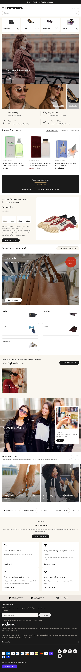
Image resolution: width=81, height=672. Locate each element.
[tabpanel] (16, 229)
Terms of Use (27, 620)
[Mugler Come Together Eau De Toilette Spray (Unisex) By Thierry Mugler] (14, 147)
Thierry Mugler (7, 161)
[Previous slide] (71, 457)
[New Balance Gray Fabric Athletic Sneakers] (12, 219)
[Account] (73, 7)
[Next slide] (77, 457)
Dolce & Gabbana (34, 161)
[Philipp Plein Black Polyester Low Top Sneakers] (27, 219)
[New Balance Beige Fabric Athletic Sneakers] (5, 219)
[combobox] (40, 13)
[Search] (76, 13)
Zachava (10, 662)
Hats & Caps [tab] (75, 130)
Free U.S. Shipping (47, 2)
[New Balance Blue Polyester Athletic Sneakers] (20, 219)
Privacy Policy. (37, 620)
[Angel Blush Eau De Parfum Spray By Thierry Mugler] (66, 147)
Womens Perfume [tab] (52, 130)
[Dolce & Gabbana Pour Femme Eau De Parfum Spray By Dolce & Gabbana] (40, 147)
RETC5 (57, 189)
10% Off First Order (33, 2)
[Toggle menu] (3, 7)
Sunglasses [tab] (64, 130)
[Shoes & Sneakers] (57, 218)
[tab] (7, 207)
